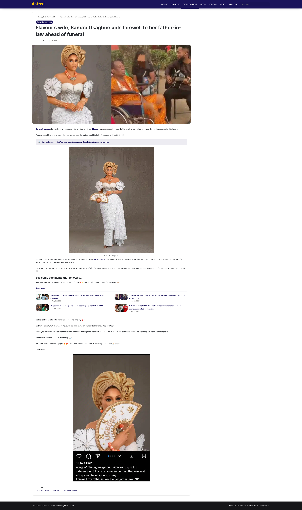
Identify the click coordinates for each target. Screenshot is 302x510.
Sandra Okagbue (43, 129)
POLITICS (212, 4)
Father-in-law (43, 490)
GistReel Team (252, 506)
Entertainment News (51, 17)
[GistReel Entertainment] (38, 4)
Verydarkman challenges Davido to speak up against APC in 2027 (76, 306)
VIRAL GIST (233, 4)
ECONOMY (175, 4)
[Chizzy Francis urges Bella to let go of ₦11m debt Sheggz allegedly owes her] (42, 297)
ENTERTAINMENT (190, 4)
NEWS (203, 4)
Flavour (95, 129)
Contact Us (241, 506)
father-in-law (99, 259)
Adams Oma (41, 41)
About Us (232, 506)
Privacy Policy (264, 506)
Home (39, 17)
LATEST (164, 4)
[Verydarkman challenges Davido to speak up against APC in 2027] (42, 307)
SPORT (222, 4)
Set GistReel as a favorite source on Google (71, 142)
